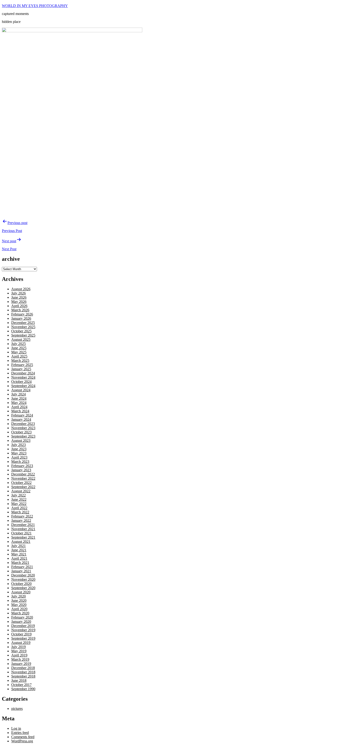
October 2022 (21, 483)
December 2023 (23, 424)
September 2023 (23, 436)
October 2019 (21, 634)
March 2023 (20, 462)
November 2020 (23, 579)
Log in (16, 728)
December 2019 (23, 626)
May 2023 (18, 453)
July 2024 (18, 394)
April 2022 (19, 508)
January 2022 (21, 520)
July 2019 (18, 647)
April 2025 (19, 356)
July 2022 (18, 495)
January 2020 (21, 622)
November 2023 (23, 428)
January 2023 (21, 470)
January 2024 (21, 419)
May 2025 (18, 352)
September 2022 (23, 487)
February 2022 (22, 516)
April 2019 (19, 655)
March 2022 (20, 512)
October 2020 (21, 584)
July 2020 (18, 596)
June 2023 (18, 449)
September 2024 (23, 386)
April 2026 (19, 306)
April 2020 (19, 609)
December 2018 (23, 668)
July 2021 (18, 546)
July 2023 (18, 445)
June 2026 (18, 297)
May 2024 (18, 403)
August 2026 (20, 289)
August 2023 (20, 440)
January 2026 (21, 318)
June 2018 (18, 680)
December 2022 (23, 474)
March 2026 (20, 310)
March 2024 (20, 411)
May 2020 (18, 605)
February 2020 (22, 617)
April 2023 (19, 457)
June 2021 (18, 550)
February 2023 (22, 466)
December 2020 (23, 575)
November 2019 (23, 630)
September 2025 (23, 335)
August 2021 (20, 542)
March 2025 (20, 361)
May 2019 (18, 651)
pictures (17, 709)
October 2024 (21, 382)
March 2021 (20, 563)
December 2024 (23, 373)
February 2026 (22, 314)
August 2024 (20, 390)
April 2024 (19, 407)
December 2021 (23, 525)
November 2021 (23, 529)
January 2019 (21, 664)
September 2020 (23, 588)
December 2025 (23, 323)
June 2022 (18, 499)
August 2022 (20, 491)
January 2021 (21, 571)
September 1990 (23, 689)
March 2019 (20, 659)
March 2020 (20, 613)
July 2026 (18, 293)
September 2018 (23, 676)
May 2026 (18, 302)
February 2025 (22, 365)
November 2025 (23, 327)
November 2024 (23, 377)
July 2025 (18, 344)
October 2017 (21, 685)
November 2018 (23, 672)
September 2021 (23, 537)
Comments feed (22, 737)
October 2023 (21, 432)
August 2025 (20, 339)
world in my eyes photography (35, 6)
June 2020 (18, 600)
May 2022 (18, 504)
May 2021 (18, 554)
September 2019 (23, 638)
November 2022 (23, 478)
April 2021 (19, 558)
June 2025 (18, 348)
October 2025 (21, 331)
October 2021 (21, 533)
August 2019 (20, 643)
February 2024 (22, 415)
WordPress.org (22, 741)
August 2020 (20, 592)
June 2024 (18, 398)
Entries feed (20, 733)
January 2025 (21, 369)
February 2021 (22, 567)
